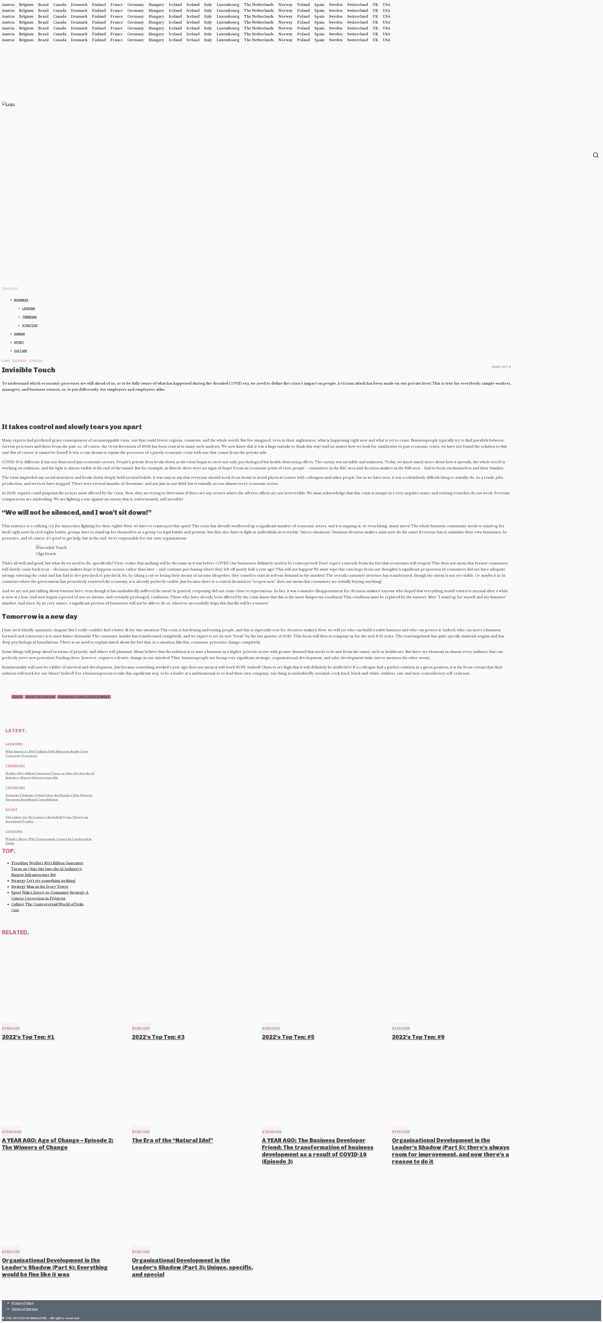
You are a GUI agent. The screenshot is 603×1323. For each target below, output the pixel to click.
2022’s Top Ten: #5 (288, 1036)
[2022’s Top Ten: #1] (62, 981)
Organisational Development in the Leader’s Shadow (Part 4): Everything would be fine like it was (55, 1267)
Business (21, 300)
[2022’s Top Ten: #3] (192, 981)
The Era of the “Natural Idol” (172, 1140)
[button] (595, 155)
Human (19, 334)
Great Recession (40, 696)
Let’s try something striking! (51, 881)
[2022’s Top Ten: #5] (322, 981)
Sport (19, 342)
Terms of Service (24, 1309)
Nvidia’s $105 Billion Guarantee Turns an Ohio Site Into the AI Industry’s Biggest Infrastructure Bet (47, 869)
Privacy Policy (22, 1303)
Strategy (30, 325)
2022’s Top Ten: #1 (28, 1036)
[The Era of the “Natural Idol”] (192, 1084)
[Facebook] (586, 155)
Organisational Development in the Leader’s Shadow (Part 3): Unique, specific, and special (192, 1267)
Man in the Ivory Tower (47, 887)
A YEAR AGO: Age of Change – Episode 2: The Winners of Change (58, 1144)
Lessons (28, 308)
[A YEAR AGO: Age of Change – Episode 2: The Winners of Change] (62, 1084)
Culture (20, 351)
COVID (17, 696)
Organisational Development (84, 696)
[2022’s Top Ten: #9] (452, 981)
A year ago (11, 1132)
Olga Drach (9, 288)
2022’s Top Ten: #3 (158, 1036)
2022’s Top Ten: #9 (418, 1036)
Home (6, 360)
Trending (29, 317)
